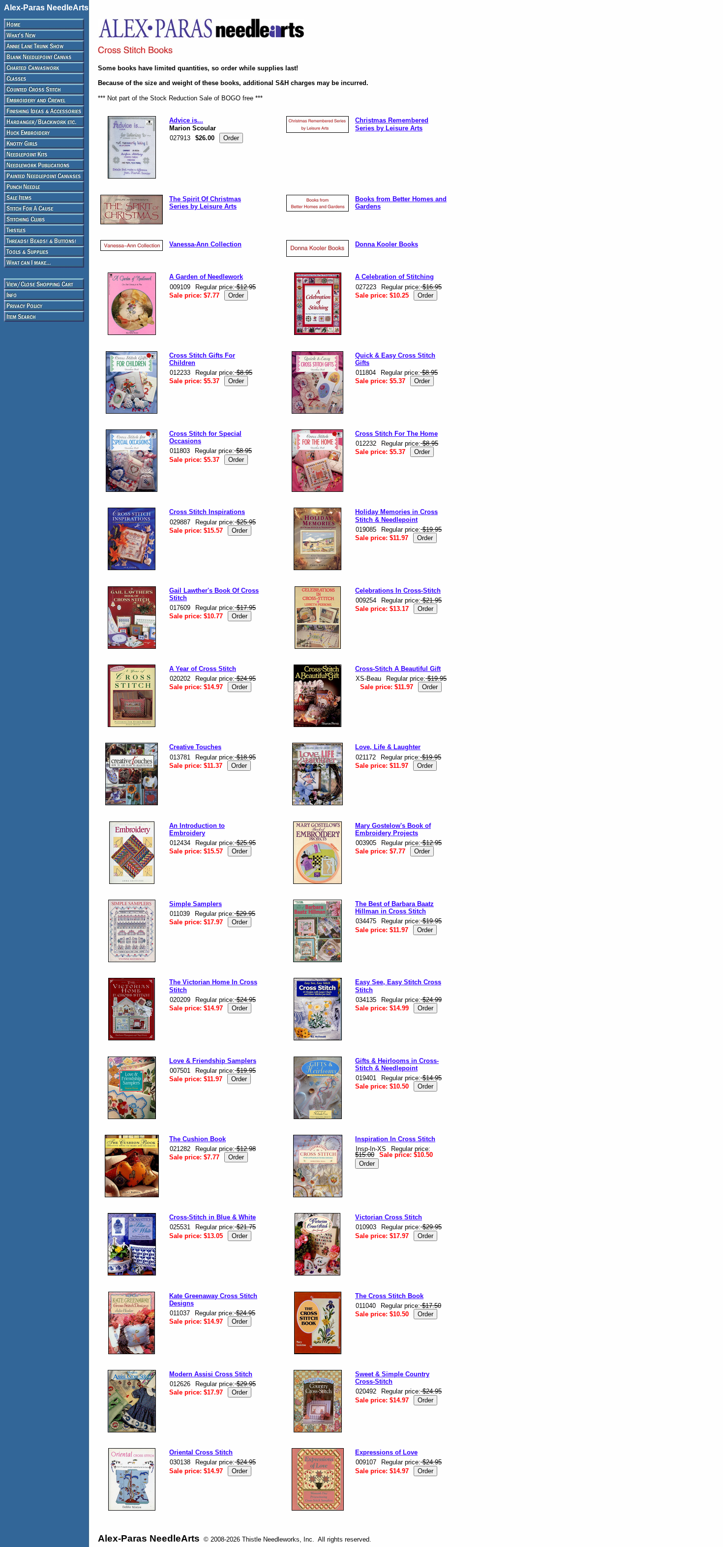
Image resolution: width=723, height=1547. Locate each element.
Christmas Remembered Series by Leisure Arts (391, 124)
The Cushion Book (197, 1139)
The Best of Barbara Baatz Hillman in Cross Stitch (394, 907)
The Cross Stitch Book (389, 1296)
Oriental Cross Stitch (201, 1452)
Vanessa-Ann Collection (205, 244)
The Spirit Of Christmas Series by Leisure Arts (205, 202)
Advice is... (186, 120)
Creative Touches (195, 747)
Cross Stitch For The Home (396, 433)
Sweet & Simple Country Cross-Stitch (392, 1377)
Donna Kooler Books (386, 244)
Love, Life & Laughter (388, 747)
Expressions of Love (386, 1452)
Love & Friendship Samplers (212, 1060)
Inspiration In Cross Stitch (395, 1139)
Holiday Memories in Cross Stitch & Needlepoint (396, 515)
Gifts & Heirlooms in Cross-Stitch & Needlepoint (397, 1064)
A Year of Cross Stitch (202, 668)
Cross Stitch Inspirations (207, 512)
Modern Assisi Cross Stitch (210, 1374)
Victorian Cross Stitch (388, 1217)
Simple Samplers (195, 904)
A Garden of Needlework (206, 276)
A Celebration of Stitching (394, 276)
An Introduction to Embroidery (197, 829)
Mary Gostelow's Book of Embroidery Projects (393, 829)
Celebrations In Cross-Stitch (398, 590)
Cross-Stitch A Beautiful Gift (398, 668)
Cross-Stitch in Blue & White (212, 1217)
